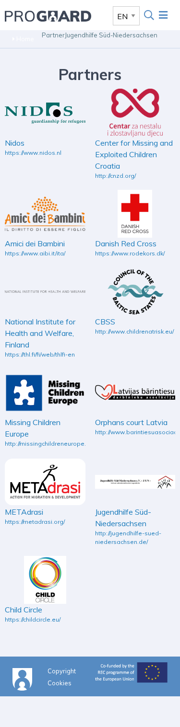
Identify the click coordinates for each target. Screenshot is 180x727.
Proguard (48, 15)
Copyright (62, 670)
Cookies (60, 682)
